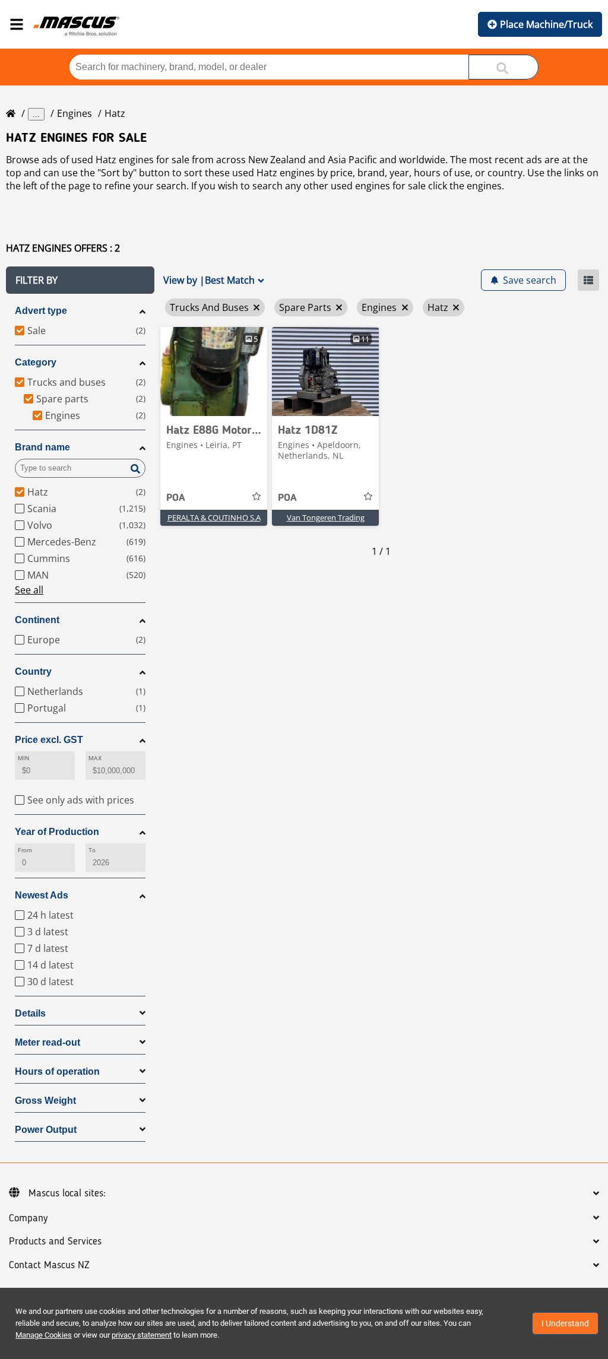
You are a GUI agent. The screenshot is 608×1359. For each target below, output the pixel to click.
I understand (565, 1323)
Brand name (42, 447)
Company (28, 1218)
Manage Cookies (43, 1335)
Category (35, 362)
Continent (37, 620)
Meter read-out (47, 1042)
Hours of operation (57, 1071)
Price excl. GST (49, 740)
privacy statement (142, 1335)
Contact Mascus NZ (49, 1265)
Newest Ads (41, 895)
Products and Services (55, 1241)
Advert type (41, 311)
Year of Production (57, 832)
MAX (95, 758)
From (25, 850)
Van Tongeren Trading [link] (326, 517)
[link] (213, 371)
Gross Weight (45, 1101)
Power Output (46, 1130)
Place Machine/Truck (546, 24)
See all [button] (29, 589)
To (92, 850)
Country (33, 671)
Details (30, 1013)
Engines (74, 113)
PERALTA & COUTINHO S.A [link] (214, 517)
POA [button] (175, 498)
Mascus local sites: (67, 1193)
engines (484, 185)
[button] (80, 280)
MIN (23, 758)
